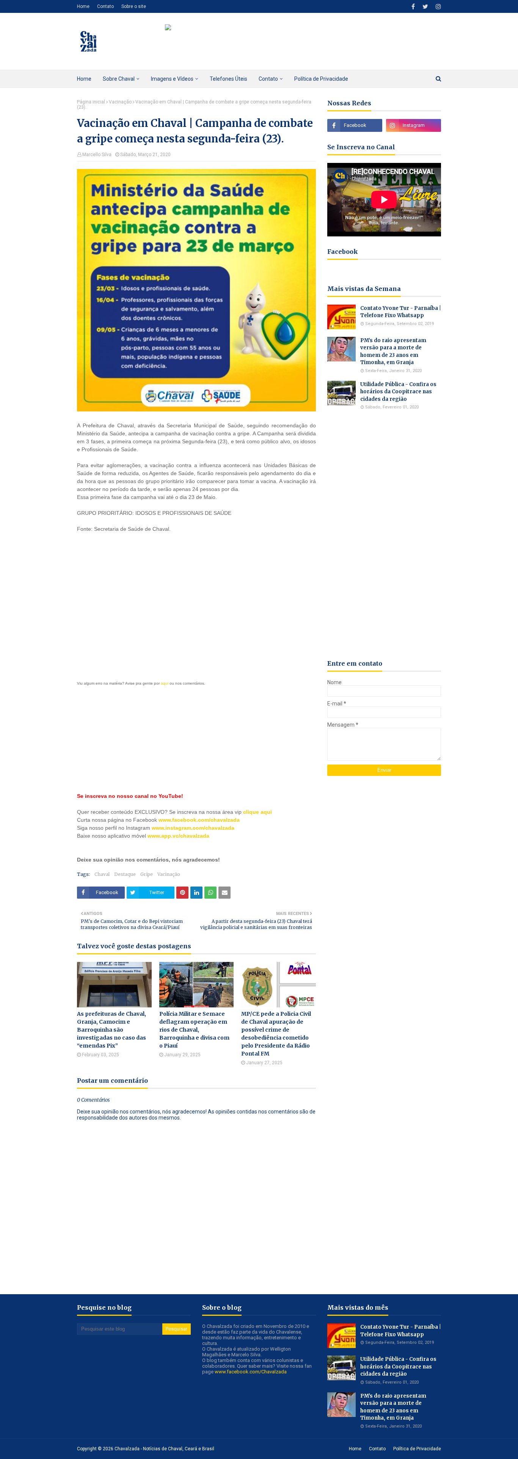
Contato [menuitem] (268, 79)
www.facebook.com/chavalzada (199, 820)
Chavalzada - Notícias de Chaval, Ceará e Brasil (164, 1448)
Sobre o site (133, 6)
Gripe (146, 874)
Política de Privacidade (417, 1448)
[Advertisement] (196, 596)
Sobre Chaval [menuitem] (119, 79)
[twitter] (425, 6)
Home (83, 6)
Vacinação (120, 102)
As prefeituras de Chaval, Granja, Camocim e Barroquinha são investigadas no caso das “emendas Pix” (111, 1029)
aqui (164, 683)
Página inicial (91, 102)
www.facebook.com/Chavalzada (251, 1372)
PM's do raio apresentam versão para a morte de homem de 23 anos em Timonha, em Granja (393, 351)
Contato (105, 6)
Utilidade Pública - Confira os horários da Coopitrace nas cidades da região (398, 391)
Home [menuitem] (84, 79)
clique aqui (257, 812)
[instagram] (437, 6)
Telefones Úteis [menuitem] (228, 79)
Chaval (102, 874)
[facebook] (413, 6)
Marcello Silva (96, 154)
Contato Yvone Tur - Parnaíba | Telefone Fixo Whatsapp (400, 312)
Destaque (125, 874)
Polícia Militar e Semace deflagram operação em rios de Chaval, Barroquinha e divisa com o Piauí (194, 1029)
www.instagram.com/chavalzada (193, 828)
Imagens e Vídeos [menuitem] (172, 79)
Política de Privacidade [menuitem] (321, 79)
